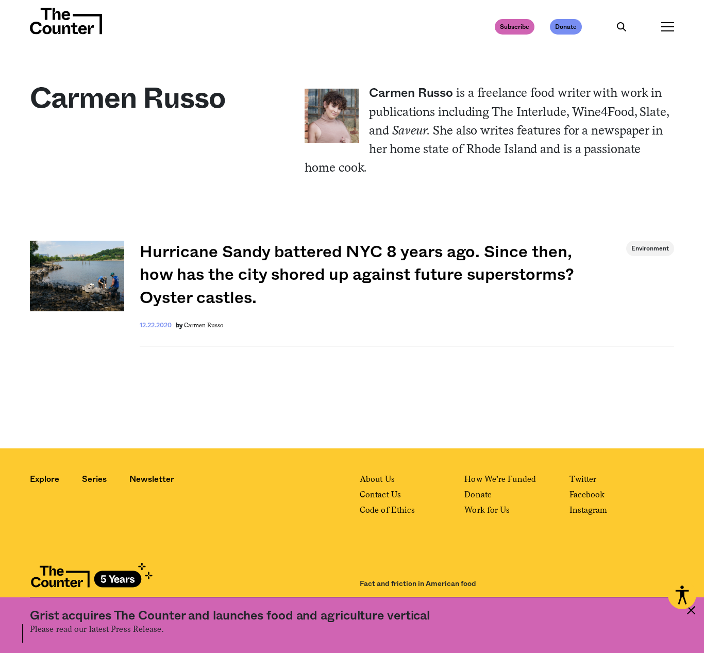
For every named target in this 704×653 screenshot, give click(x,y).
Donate (566, 27)
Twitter (583, 479)
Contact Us (380, 494)
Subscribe (514, 27)
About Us (377, 479)
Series (94, 479)
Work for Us (487, 510)
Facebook (587, 494)
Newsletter (151, 479)
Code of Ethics (387, 510)
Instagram (588, 510)
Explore (44, 479)
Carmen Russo (203, 325)
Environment (650, 248)
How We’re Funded (500, 479)
